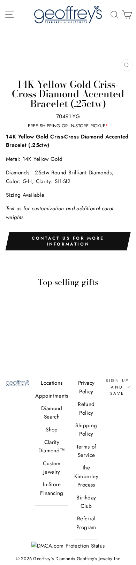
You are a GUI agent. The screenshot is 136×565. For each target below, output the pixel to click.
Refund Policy (86, 408)
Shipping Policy (86, 430)
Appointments (51, 396)
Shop (52, 430)
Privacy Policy (86, 387)
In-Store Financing (51, 489)
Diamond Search (51, 413)
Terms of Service (86, 451)
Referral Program (86, 523)
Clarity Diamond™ (51, 446)
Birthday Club (86, 502)
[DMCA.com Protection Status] (68, 546)
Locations (51, 383)
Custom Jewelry (51, 468)
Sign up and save (117, 387)
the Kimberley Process (86, 476)
